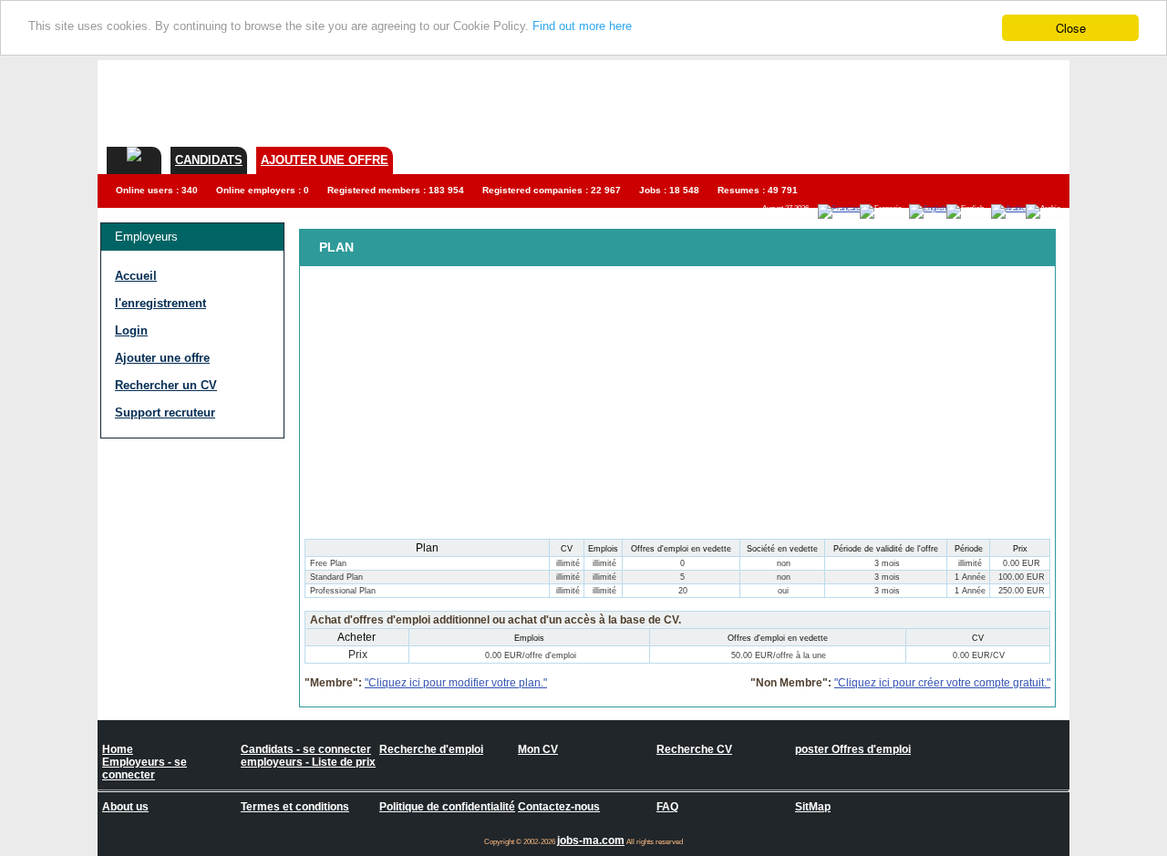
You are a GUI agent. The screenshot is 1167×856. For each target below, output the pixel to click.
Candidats (209, 160)
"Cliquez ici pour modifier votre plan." (456, 682)
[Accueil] (134, 154)
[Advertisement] (737, 101)
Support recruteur (165, 412)
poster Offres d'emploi (853, 749)
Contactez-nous (559, 806)
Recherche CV (694, 749)
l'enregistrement (160, 303)
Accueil (136, 276)
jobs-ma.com (591, 840)
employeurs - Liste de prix (308, 762)
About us (125, 806)
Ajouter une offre (324, 160)
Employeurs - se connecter (144, 768)
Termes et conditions (295, 806)
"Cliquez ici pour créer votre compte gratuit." (942, 682)
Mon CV (538, 749)
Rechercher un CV (166, 385)
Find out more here (582, 27)
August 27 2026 (785, 208)
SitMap (813, 806)
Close (1071, 27)
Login (131, 330)
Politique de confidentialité (447, 806)
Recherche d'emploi (431, 749)
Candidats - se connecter (306, 749)
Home (117, 749)
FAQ (667, 806)
